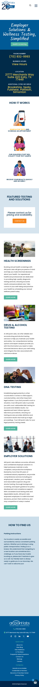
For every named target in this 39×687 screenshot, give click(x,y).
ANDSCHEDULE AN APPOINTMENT (19, 130)
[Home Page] (8, 5)
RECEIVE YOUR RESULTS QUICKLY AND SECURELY (19, 180)
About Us (20, 645)
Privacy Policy (19, 675)
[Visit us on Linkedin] (19, 636)
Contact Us (19, 221)
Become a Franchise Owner (19, 673)
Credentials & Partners (19, 671)
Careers (19, 661)
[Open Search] (30, 5)
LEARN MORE (11, 297)
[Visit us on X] (24, 636)
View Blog (19, 647)
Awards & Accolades (19, 668)
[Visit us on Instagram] (15, 636)
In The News (19, 652)
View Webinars (19, 650)
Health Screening (19, 44)
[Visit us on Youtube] (28, 636)
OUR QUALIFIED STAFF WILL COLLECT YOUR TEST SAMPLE (19, 155)
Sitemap (19, 659)
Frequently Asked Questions (19, 654)
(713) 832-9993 (20, 629)
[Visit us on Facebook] (11, 636)
